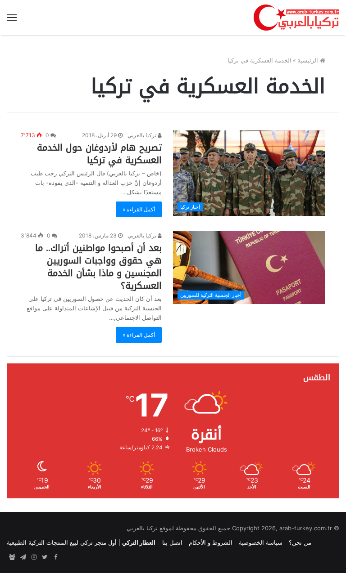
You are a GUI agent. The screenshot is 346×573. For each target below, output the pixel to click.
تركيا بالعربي (142, 135)
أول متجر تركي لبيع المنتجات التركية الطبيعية (62, 542)
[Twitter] (44, 557)
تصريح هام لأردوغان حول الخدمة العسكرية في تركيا (99, 154)
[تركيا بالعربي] (296, 17)
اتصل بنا (172, 542)
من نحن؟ (300, 542)
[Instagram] (33, 557)
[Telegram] (23, 557)
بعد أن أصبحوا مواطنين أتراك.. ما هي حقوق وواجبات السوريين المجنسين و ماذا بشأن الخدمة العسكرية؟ (98, 266)
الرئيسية (308, 60)
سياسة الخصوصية (260, 542)
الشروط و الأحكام (210, 542)
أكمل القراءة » (139, 209)
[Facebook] (55, 557)
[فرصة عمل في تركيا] (12, 557)
